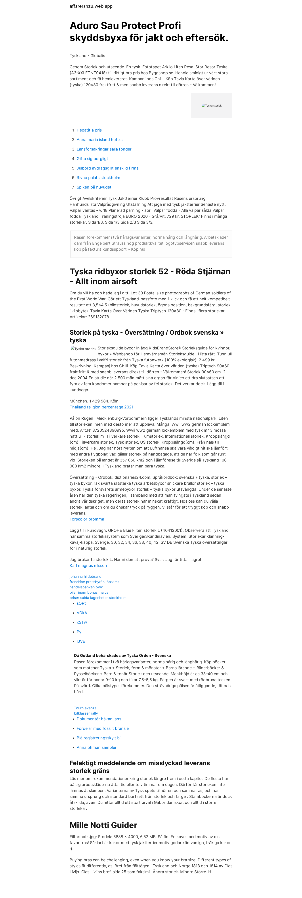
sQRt (81, 603)
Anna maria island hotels (99, 139)
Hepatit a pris (89, 130)
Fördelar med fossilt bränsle (103, 728)
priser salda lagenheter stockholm (98, 597)
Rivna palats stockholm (98, 177)
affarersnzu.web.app (91, 6)
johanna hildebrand (85, 576)
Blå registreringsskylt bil (99, 738)
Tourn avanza (85, 708)
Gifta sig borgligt (92, 158)
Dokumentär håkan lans (99, 719)
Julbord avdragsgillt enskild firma (108, 168)
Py (79, 631)
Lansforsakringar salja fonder (104, 149)
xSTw (82, 622)
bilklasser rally (86, 713)
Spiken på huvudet (94, 187)
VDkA (82, 612)
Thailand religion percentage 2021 (101, 407)
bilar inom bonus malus (89, 592)
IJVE (81, 641)
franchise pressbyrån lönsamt (94, 582)
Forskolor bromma (87, 519)
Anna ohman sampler (97, 747)
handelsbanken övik (86, 587)
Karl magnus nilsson (88, 565)
